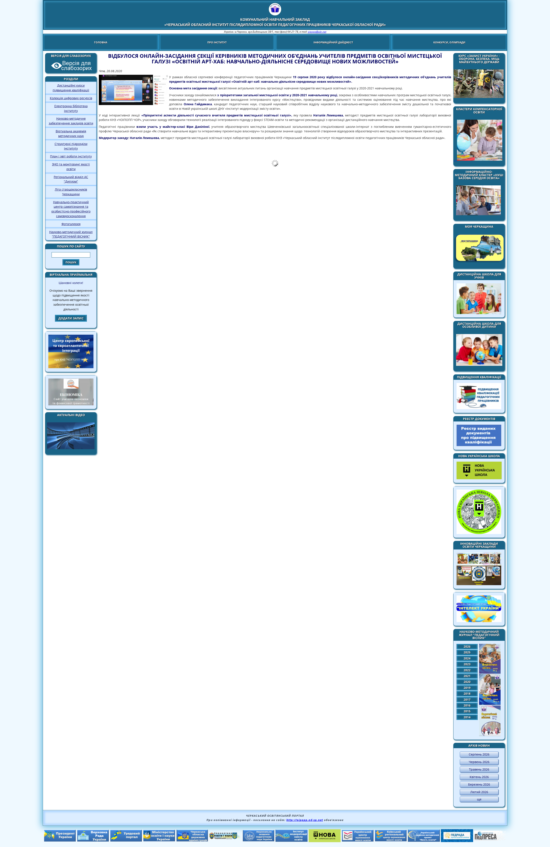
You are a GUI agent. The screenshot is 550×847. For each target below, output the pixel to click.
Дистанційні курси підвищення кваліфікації (71, 87)
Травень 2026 (479, 769)
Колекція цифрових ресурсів (71, 98)
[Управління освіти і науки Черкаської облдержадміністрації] (225, 838)
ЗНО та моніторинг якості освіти (71, 166)
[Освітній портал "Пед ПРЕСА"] (490, 839)
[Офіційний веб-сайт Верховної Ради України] (93, 840)
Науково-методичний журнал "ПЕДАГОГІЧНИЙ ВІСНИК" (71, 234)
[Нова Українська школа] (325, 841)
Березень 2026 (479, 784)
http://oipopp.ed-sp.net (304, 820)
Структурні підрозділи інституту (71, 146)
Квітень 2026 (479, 777)
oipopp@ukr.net (317, 32)
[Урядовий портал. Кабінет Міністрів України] (126, 840)
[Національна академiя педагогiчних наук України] (258, 840)
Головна (100, 42)
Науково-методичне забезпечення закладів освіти (71, 120)
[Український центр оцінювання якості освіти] (358, 840)
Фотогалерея (71, 224)
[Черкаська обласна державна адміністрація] (192, 840)
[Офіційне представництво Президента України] (60, 840)
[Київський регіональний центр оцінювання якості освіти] (391, 840)
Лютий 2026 (479, 792)
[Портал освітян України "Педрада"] (457, 840)
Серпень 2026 (479, 754)
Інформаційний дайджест (333, 42)
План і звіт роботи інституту (71, 156)
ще (479, 799)
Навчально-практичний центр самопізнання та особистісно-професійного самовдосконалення (70, 209)
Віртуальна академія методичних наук (71, 133)
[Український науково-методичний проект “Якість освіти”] (424, 840)
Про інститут (217, 42)
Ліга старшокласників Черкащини (71, 191)
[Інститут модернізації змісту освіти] (291, 840)
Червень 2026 (479, 762)
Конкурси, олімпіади (449, 42)
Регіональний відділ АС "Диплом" (71, 179)
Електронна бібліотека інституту (71, 108)
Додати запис (71, 318)
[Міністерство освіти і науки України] (159, 840)
